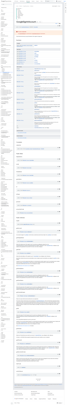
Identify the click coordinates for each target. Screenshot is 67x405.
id (34, 58)
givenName (36, 56)
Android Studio (50, 393)
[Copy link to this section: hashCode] (22, 363)
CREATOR (35, 45)
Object (42, 68)
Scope (23, 99)
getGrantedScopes (37, 99)
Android (26, 398)
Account (22, 70)
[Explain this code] (58, 26)
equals (35, 68)
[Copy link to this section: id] (18, 186)
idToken (35, 60)
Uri (23, 62)
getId (35, 102)
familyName (36, 54)
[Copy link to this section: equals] (20, 220)
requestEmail (52, 83)
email (35, 53)
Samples (33, 1)
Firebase (35, 398)
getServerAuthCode (38, 120)
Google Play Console (51, 394)
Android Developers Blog (18, 393)
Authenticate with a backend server (24, 265)
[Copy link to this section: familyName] (23, 171)
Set (21, 99)
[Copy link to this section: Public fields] (24, 153)
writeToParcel (37, 127)
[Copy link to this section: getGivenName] (24, 280)
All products (54, 398)
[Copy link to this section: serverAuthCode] (25, 209)
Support (37, 1)
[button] (6, 14)
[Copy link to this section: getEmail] (21, 249)
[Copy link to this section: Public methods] (26, 217)
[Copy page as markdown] (40, 22)
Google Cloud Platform (42, 398)
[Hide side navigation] (12, 403)
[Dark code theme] (59, 26)
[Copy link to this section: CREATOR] (22, 145)
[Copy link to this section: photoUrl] (21, 201)
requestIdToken (54, 111)
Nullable (21, 51)
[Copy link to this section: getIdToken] (22, 328)
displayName (36, 51)
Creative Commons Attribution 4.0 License (41, 384)
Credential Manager (22, 33)
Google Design (33, 394)
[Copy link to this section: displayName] (23, 156)
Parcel (41, 127)
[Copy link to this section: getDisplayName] (25, 237)
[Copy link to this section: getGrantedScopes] (26, 292)
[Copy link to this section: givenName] (22, 179)
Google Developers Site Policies (26, 385)
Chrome (31, 398)
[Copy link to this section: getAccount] (23, 228)
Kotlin (56, 23)
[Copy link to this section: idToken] (21, 194)
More (41, 1)
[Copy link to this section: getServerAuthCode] (26, 352)
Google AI (49, 398)
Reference (28, 1)
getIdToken (36, 109)
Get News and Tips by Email (18, 394)
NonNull (18, 99)
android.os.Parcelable (23, 132)
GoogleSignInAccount (36, 148)
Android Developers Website (35, 393)
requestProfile (41, 79)
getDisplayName (37, 75)
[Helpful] (58, 6)
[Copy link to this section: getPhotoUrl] (23, 340)
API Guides (16, 1)
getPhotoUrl (36, 113)
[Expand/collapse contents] (21, 8)
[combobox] (50, 1)
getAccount (36, 70)
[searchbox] (6, 4)
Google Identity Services (36, 33)
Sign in (65, 1)
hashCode (36, 125)
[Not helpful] (59, 6)
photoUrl (36, 62)
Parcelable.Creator (25, 45)
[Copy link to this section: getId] (20, 308)
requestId (40, 107)
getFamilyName (37, 86)
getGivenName (36, 92)
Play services (8, 1)
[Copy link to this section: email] (20, 164)
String (24, 51)
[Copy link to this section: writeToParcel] (24, 371)
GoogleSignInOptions (40, 300)
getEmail (44, 72)
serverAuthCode (37, 63)
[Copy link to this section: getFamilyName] (24, 268)
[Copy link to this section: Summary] (22, 40)
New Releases (22, 1)
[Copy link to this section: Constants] (23, 142)
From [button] (22, 132)
